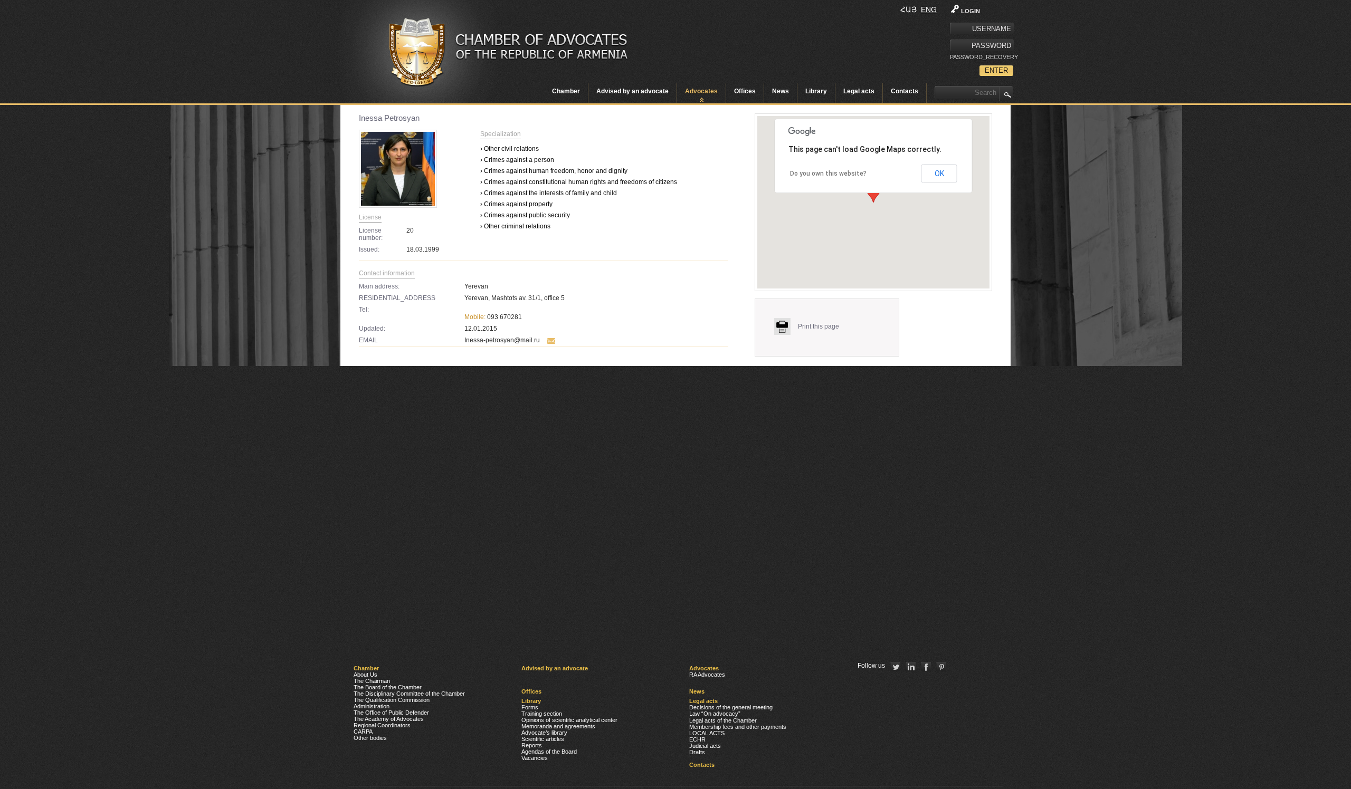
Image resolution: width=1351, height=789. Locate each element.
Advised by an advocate (632, 91)
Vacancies (534, 758)
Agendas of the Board (549, 751)
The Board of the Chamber (388, 687)
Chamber (566, 91)
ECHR (697, 739)
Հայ (908, 9)
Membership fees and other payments (737, 727)
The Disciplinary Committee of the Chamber (409, 693)
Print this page (818, 326)
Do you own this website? (828, 173)
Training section (541, 713)
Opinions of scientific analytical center (569, 720)
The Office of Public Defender (391, 712)
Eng (929, 9)
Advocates (701, 91)
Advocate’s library (544, 732)
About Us (365, 674)
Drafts (697, 752)
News (780, 91)
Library (816, 91)
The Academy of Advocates (389, 719)
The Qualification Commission (392, 700)
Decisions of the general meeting (731, 707)
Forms (529, 707)
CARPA (363, 731)
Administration (371, 706)
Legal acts (858, 91)
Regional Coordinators (382, 725)
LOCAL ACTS (707, 733)
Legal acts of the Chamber (723, 720)
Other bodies (370, 738)
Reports (531, 745)
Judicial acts (705, 746)
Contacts (904, 91)
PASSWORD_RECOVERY (981, 57)
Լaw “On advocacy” (714, 713)
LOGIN (970, 11)
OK (939, 173)
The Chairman (372, 681)
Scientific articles (542, 739)
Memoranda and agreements (558, 726)
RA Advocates (707, 674)
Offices (745, 91)
